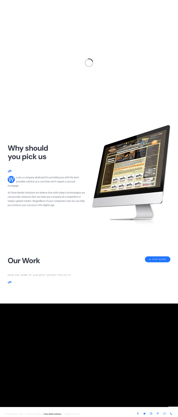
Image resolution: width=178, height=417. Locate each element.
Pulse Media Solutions (52, 414)
